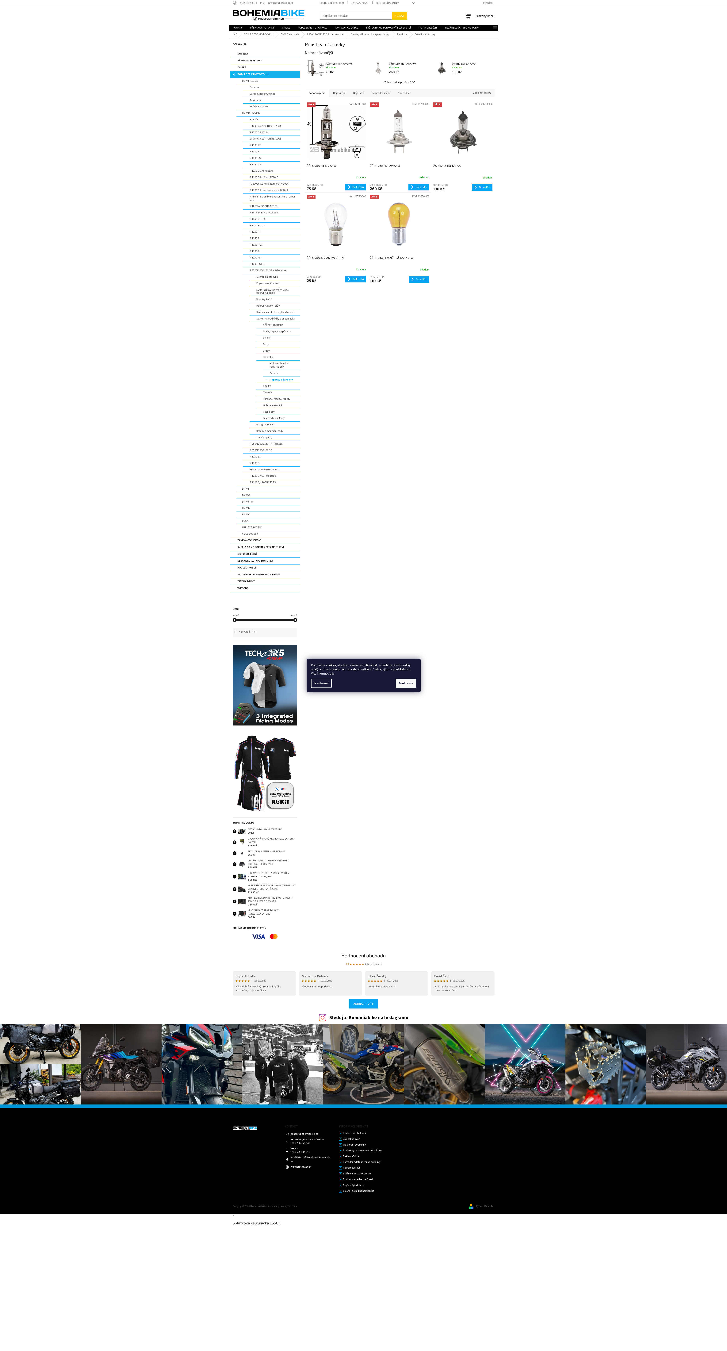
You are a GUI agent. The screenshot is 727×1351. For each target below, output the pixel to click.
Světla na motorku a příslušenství (275, 312)
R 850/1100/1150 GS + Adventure (268, 270)
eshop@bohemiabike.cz (304, 1134)
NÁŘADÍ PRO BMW (273, 325)
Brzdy (266, 351)
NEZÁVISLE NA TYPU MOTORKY (255, 561)
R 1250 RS (255, 258)
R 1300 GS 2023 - (259, 132)
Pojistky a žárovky (281, 380)
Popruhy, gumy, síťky (268, 306)
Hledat (399, 15)
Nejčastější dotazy (353, 1185)
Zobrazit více (363, 1003)
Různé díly (269, 412)
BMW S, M (247, 502)
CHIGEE (241, 67)
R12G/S (254, 119)
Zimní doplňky (264, 437)
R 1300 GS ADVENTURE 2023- (265, 126)
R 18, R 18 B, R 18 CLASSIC (264, 213)
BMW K (246, 508)
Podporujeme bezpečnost (358, 1179)
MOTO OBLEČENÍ (247, 554)
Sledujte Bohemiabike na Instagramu (368, 1017)
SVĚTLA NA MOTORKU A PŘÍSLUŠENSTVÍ (260, 547)
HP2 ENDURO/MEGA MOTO (264, 470)
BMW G (246, 495)
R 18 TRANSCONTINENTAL (264, 206)
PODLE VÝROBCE (246, 568)
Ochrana (254, 87)
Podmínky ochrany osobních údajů (362, 1150)
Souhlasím (406, 683)
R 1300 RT (255, 145)
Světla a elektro (259, 107)
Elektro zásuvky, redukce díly (279, 365)
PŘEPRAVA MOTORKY (249, 61)
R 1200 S (254, 463)
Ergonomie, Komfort (268, 283)
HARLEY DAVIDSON (252, 527)
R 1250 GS (255, 164)
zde (332, 674)
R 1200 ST (255, 457)
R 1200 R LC (256, 245)
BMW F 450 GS (250, 81)
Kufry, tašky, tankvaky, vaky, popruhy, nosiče (272, 291)
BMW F (246, 489)
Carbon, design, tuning (262, 94)
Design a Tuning (265, 425)
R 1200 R (254, 251)
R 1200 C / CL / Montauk (263, 476)
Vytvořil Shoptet (485, 1206)
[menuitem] (237, 28)
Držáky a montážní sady (269, 431)
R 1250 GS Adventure (262, 171)
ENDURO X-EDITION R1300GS (265, 139)
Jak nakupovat (360, 3)
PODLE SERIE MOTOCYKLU (252, 74)
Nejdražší (358, 93)
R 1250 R (254, 238)
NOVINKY (242, 54)
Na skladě (247, 632)
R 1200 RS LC (257, 264)
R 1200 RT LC (257, 226)
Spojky (267, 386)
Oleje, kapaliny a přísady (277, 331)
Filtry (266, 344)
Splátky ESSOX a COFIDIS (357, 1174)
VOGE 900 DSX (250, 534)
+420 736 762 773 (300, 1143)
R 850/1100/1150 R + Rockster (266, 444)
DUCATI (246, 521)
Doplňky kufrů (264, 299)
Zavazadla (255, 100)
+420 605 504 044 (300, 1152)
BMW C (246, 514)
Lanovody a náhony (274, 418)
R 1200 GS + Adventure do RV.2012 (269, 190)
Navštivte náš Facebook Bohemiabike (311, 1159)
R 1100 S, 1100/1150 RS (263, 482)
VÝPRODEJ (243, 588)
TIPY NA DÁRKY (246, 581)
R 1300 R (254, 152)
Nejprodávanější (381, 93)
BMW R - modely (251, 113)
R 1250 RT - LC (258, 219)
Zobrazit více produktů (397, 82)
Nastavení (321, 683)
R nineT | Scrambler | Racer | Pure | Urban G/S (273, 198)
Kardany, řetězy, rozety (276, 399)
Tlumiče (267, 392)
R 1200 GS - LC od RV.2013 (264, 177)
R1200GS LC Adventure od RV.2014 (269, 184)
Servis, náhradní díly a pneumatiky (275, 319)
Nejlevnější (339, 93)
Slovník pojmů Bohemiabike (358, 1191)
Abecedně (404, 93)
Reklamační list (351, 1168)
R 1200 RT (255, 232)
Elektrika (268, 357)
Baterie (274, 373)
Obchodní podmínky (388, 3)
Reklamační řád (351, 1156)
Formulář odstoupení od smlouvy (362, 1162)
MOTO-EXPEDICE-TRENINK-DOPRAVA (258, 574)
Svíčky (266, 338)
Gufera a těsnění (272, 405)
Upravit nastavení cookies (312, 1206)
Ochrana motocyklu (267, 277)
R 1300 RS (255, 158)
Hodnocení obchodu (331, 3)
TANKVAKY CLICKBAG (249, 540)
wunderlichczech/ (301, 1167)
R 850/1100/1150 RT (261, 450)
